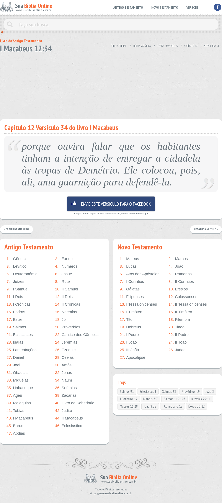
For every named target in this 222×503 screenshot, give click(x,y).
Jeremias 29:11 (201, 399)
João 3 (210, 391)
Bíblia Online (119, 46)
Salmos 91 (127, 391)
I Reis (15, 297)
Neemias (66, 312)
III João (129, 350)
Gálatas (130, 289)
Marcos (178, 259)
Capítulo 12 (191, 46)
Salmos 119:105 (174, 399)
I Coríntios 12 (128, 399)
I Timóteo (131, 312)
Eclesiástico (68, 426)
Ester (14, 319)
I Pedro (129, 335)
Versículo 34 (211, 46)
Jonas (63, 372)
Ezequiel (66, 350)
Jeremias (66, 342)
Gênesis (17, 259)
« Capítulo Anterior (16, 229)
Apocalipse (132, 357)
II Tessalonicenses (187, 304)
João (175, 266)
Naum (63, 380)
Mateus (129, 259)
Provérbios (67, 327)
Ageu (14, 395)
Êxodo (64, 259)
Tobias (15, 410)
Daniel (15, 357)
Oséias (64, 357)
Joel (13, 365)
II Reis (64, 297)
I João (128, 342)
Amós (63, 365)
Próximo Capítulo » (206, 229)
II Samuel (66, 289)
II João (177, 342)
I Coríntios (132, 281)
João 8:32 (150, 406)
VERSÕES (192, 7)
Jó (60, 319)
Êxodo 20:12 (196, 406)
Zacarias (66, 395)
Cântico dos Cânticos (76, 335)
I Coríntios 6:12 (172, 406)
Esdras (16, 312)
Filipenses (132, 297)
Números (66, 266)
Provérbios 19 (191, 391)
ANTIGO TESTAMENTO (128, 7)
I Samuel (17, 289)
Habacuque (20, 388)
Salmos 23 (169, 391)
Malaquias (19, 403)
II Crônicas (67, 304)
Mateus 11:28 (129, 406)
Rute (62, 281)
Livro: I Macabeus (167, 46)
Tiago (176, 327)
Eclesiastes (20, 335)
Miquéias (18, 380)
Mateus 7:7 (150, 399)
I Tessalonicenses (138, 304)
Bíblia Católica (142, 46)
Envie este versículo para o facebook (111, 204)
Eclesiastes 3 (148, 391)
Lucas (128, 266)
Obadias (17, 372)
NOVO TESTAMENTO (164, 7)
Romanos (180, 274)
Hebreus (130, 327)
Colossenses (182, 297)
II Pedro (178, 335)
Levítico (16, 266)
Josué (63, 274)
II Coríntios (181, 281)
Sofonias (66, 388)
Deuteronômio (22, 274)
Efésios (178, 289)
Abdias (16, 433)
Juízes (15, 281)
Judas (176, 350)
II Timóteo (180, 312)
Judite (63, 410)
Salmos (16, 327)
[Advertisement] (111, 84)
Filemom (179, 319)
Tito (126, 319)
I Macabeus (20, 418)
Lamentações (21, 350)
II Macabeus (69, 418)
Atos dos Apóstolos (139, 274)
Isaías (15, 342)
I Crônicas (19, 304)
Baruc (15, 426)
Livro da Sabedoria (74, 403)
